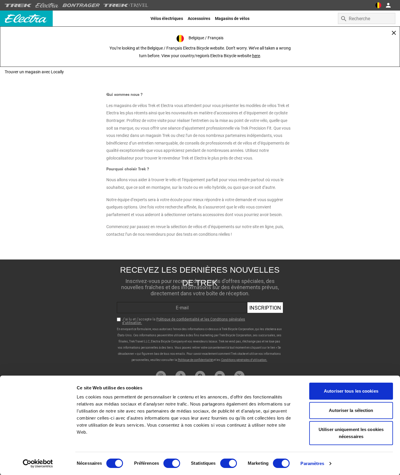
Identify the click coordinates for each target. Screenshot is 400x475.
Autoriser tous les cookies (351, 391)
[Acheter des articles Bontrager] (81, 5)
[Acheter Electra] (47, 5)
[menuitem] (166, 18)
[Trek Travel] (125, 5)
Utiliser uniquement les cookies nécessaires (351, 433)
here (256, 55)
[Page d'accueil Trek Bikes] (18, 5)
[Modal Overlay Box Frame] (200, 313)
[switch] (171, 463)
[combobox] (366, 18)
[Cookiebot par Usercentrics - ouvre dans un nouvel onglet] (38, 463)
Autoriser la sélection (351, 410)
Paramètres (312, 463)
